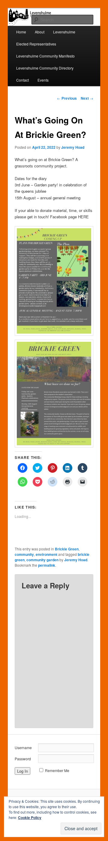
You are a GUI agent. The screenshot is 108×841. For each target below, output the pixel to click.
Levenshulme (64, 31)
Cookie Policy (29, 817)
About (39, 31)
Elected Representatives (36, 43)
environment (46, 554)
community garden (42, 559)
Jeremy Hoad (72, 147)
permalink (46, 565)
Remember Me (57, 770)
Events (43, 80)
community (24, 554)
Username (23, 747)
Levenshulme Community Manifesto (45, 55)
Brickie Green (67, 549)
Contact (22, 80)
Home (21, 31)
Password (23, 758)
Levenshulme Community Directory (45, 67)
